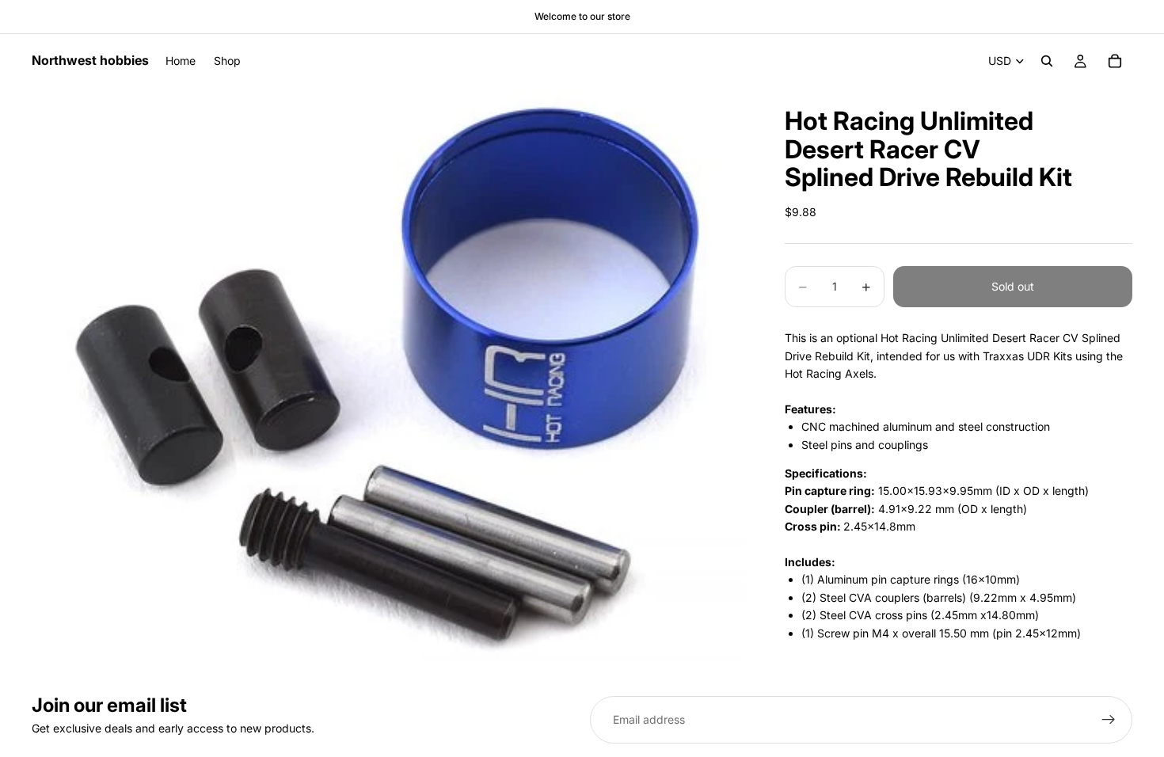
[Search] (1046, 61)
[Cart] (1114, 61)
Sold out (1012, 286)
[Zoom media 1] (389, 374)
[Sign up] (1108, 719)
